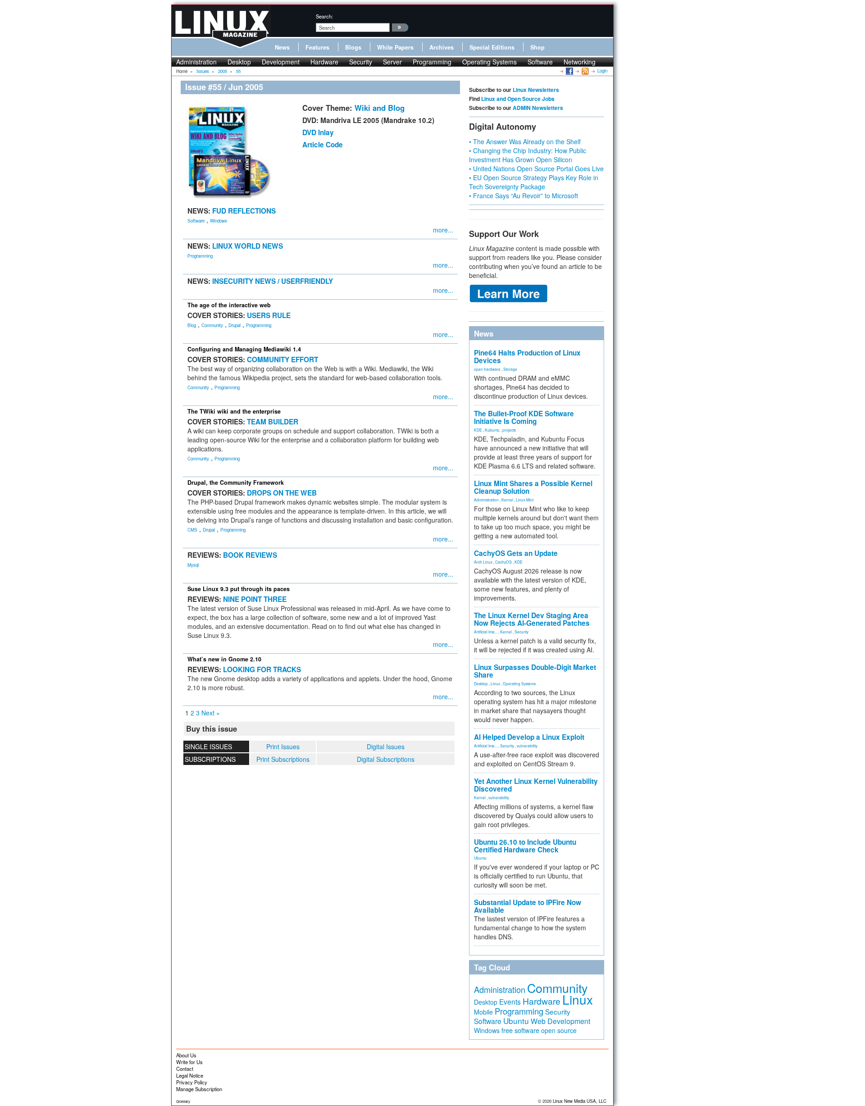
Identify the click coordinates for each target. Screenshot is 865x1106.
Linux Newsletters (536, 90)
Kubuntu (492, 429)
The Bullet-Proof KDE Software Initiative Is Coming (524, 417)
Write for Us (189, 1061)
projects (509, 429)
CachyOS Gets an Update (516, 553)
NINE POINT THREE (255, 599)
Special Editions (491, 47)
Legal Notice (189, 1075)
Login (602, 71)
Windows (218, 221)
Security (360, 61)
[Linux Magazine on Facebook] (569, 71)
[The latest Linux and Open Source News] (584, 71)
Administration (196, 61)
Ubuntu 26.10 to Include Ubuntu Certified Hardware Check (525, 846)
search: (324, 16)
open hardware (487, 369)
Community (212, 325)
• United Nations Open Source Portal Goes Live (536, 168)
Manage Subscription (199, 1088)
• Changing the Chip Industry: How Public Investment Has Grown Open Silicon (527, 155)
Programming (432, 61)
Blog (191, 325)
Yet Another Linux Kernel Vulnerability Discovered (536, 785)
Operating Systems (489, 61)
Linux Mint (524, 499)
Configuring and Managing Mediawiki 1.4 (244, 349)
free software (520, 1030)
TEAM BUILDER (272, 422)
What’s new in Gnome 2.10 (224, 659)
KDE (478, 429)
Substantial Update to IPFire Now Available (527, 906)
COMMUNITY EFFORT (282, 359)
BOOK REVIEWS (250, 555)
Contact (184, 1068)
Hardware (324, 61)
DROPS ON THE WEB (282, 493)
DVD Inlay (318, 132)
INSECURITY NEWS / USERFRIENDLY (272, 281)
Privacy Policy (191, 1082)
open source (559, 1030)
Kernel (507, 499)
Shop (537, 47)
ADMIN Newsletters (538, 108)
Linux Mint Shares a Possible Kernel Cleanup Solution (533, 487)
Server (392, 61)
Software (540, 61)
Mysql (193, 565)
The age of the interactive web (229, 305)
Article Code (322, 145)
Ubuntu (480, 857)
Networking (580, 61)
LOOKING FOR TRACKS (262, 669)
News (282, 47)
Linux (495, 683)
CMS (192, 530)
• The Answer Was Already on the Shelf (525, 141)
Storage (510, 369)
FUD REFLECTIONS (244, 211)
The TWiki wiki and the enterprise (234, 411)
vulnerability (527, 745)
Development (281, 61)
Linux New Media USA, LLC (579, 1101)
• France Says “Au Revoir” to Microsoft (523, 195)
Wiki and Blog (380, 107)
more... (443, 229)
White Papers (395, 47)
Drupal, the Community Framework (235, 482)
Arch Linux (483, 561)
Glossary (183, 1101)
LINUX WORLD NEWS (247, 246)
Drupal (234, 325)
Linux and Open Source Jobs (518, 99)
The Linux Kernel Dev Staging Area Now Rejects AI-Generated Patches (532, 619)
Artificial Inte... (485, 631)
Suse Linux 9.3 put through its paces (238, 589)
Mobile (483, 1011)
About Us (186, 1055)
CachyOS (503, 561)
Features (317, 47)
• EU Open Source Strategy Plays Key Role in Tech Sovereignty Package (533, 182)
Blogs (353, 47)
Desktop (239, 61)
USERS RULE (269, 315)
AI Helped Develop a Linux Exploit (529, 737)
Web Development (560, 1021)
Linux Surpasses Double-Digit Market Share (535, 671)
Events (510, 1001)
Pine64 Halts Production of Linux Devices (527, 356)
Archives (441, 47)
